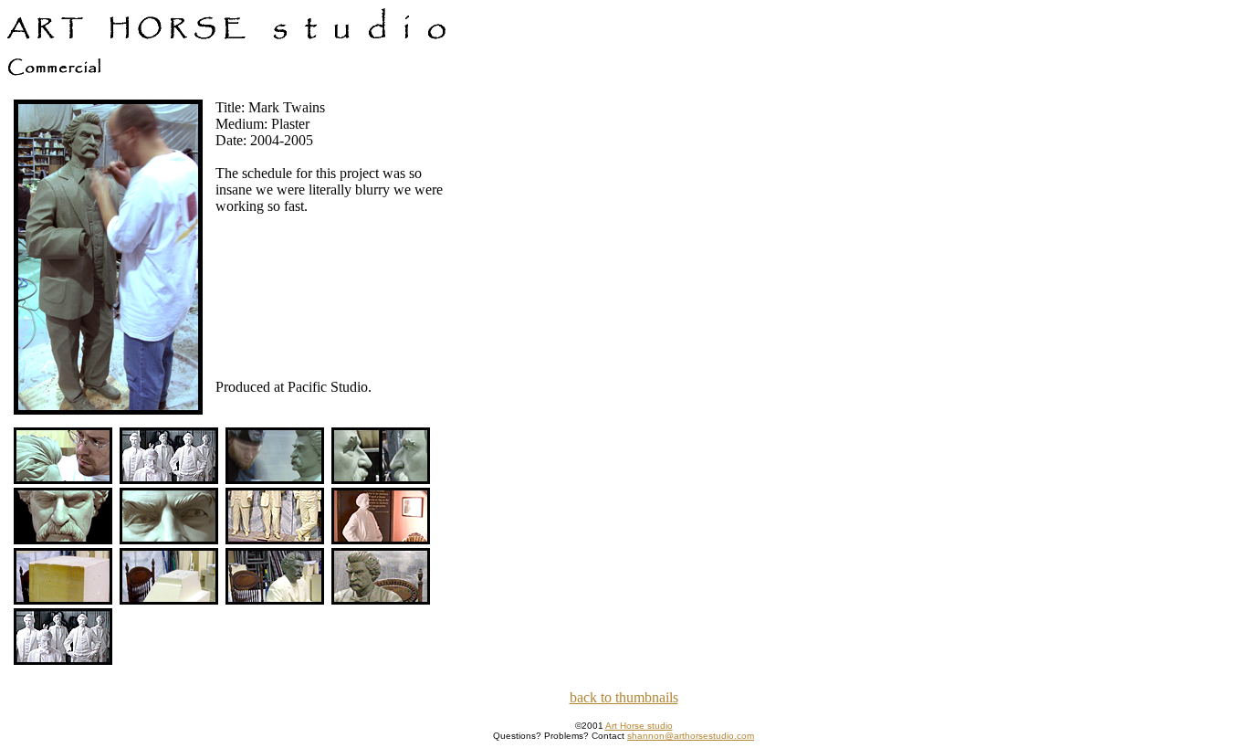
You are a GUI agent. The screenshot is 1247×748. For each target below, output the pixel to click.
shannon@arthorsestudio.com (690, 736)
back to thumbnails (624, 697)
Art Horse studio (639, 726)
